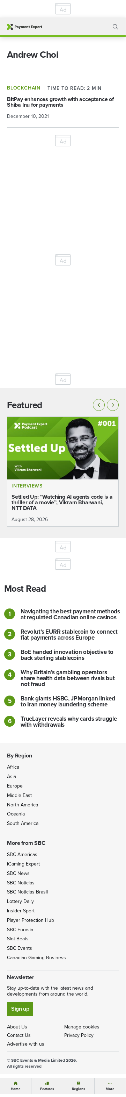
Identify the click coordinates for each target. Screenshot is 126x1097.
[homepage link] (24, 27)
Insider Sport (21, 910)
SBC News (18, 873)
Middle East (19, 795)
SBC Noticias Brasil (27, 892)
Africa (13, 767)
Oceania (16, 814)
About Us (17, 1027)
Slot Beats (18, 938)
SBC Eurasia (20, 929)
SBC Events (19, 948)
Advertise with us (25, 1044)
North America (22, 804)
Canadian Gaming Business (36, 957)
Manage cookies (81, 1027)
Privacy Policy (79, 1035)
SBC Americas (22, 854)
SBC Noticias (21, 882)
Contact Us (19, 1035)
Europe (15, 786)
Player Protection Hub (30, 920)
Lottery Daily (20, 901)
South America (22, 823)
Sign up (20, 1009)
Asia (11, 776)
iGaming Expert (23, 864)
